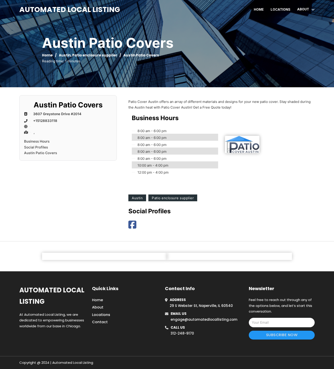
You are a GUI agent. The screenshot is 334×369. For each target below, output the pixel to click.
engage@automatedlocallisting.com (204, 319)
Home (259, 9)
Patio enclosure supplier (94, 55)
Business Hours (37, 141)
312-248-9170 (182, 333)
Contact (100, 322)
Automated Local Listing (69, 9)
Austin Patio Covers (40, 153)
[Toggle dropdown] (313, 9)
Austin (65, 55)
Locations (280, 9)
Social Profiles (36, 147)
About (97, 307)
